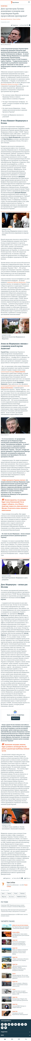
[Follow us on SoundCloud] (22, 1024)
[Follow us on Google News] (15, 1024)
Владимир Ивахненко (6, 19)
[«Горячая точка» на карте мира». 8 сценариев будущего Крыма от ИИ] (6, 991)
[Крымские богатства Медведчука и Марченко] (15, 325)
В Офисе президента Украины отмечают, (14, 480)
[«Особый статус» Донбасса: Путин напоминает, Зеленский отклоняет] (15, 815)
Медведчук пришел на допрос (9, 84)
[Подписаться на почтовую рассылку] (5, 1027)
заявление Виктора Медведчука (16, 282)
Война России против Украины (20, 925)
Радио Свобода (16, 19)
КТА (12, 1039)
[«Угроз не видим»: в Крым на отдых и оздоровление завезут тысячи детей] (6, 983)
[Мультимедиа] (5, 1039)
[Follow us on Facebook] (2, 1024)
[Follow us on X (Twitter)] (5, 1024)
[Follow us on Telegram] (19, 1024)
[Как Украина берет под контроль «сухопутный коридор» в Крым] (6, 927)
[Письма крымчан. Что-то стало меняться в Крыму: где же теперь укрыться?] (6, 975)
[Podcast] (2, 1027)
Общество (14, 940)
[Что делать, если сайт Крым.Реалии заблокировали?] (6, 1013)
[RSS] (25, 1024)
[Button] (14, 25)
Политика (4, 6)
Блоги (13, 973)
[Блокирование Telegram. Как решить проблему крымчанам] (6, 999)
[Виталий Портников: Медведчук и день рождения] (15, 566)
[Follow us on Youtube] (9, 1024)
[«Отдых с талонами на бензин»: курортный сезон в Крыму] (6, 959)
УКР (19, 1039)
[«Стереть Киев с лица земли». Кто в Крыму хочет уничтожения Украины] (6, 934)
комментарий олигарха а (13, 371)
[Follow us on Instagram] (12, 1024)
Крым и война (16, 932)
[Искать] (26, 1039)
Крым (13, 989)
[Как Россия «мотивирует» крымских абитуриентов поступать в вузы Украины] (6, 942)
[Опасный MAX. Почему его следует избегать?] (6, 1006)
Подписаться (15, 718)
